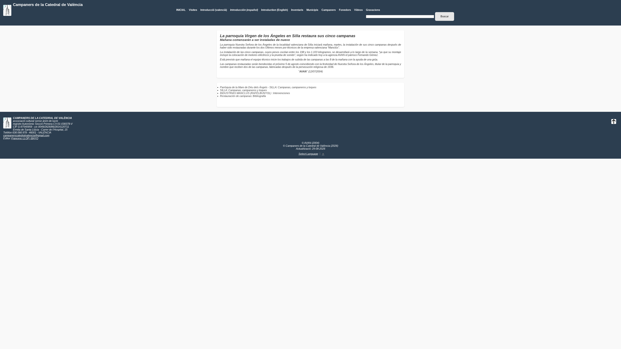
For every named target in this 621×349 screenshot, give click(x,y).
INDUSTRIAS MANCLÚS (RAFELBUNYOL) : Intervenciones (255, 93)
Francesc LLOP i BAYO (24, 138)
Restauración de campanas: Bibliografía (243, 96)
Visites (193, 10)
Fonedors (345, 10)
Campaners (328, 10)
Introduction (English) (274, 10)
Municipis (312, 10)
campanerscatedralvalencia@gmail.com (26, 135)
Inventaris (297, 10)
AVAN (303, 71)
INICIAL (181, 10)
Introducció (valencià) (213, 10)
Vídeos (358, 10)
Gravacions (373, 10)
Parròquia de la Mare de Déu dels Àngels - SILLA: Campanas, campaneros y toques (268, 87)
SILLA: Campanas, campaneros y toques (243, 90)
